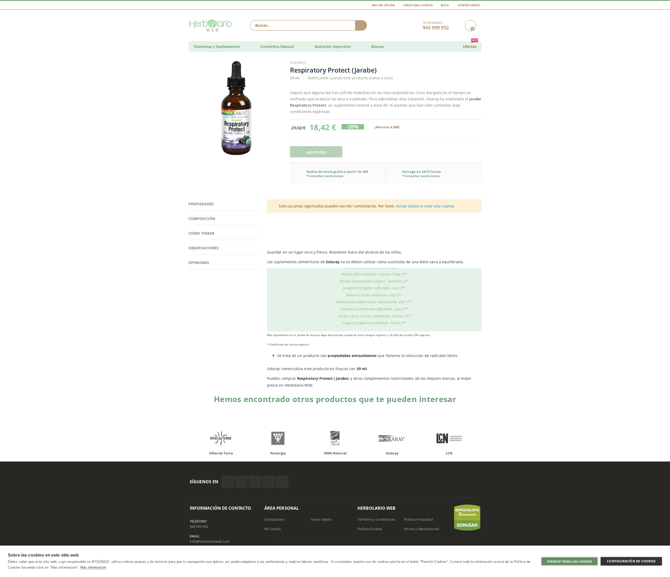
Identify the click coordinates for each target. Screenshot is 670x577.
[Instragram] (255, 481)
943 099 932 (199, 526)
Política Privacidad (418, 519)
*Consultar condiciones (324, 176)
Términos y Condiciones (376, 519)
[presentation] (186, 439)
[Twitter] (241, 481)
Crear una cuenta (418, 5)
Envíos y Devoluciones (421, 528)
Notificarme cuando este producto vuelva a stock (350, 77)
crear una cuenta (439, 206)
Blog (445, 5)
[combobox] (308, 25)
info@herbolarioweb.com (210, 541)
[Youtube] (282, 481)
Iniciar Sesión (383, 5)
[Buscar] (361, 25)
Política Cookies (370, 528)
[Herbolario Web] (211, 25)
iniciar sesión (408, 206)
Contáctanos (468, 5)
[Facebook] (227, 481)
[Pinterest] (268, 481)
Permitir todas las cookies (569, 561)
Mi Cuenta (272, 528)
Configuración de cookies (631, 561)
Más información (93, 567)
